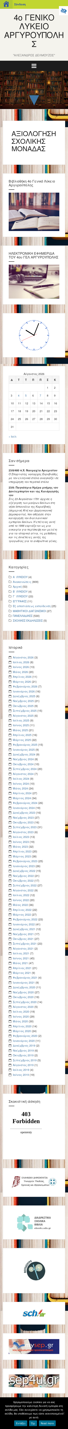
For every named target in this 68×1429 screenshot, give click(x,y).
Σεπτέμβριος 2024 (25, 769)
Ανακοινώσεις (22, 582)
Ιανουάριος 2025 (24, 749)
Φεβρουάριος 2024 (25, 803)
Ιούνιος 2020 (21, 1016)
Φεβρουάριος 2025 (25, 744)
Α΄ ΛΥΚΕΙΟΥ (20, 577)
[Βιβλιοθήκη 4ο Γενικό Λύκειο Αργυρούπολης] (34, 211)
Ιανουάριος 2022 (24, 924)
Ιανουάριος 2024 (24, 808)
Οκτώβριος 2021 (23, 939)
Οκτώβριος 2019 (23, 1055)
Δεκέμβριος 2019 (24, 1045)
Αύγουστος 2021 (23, 948)
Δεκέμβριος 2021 (24, 929)
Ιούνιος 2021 (21, 958)
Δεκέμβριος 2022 (24, 871)
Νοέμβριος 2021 (23, 934)
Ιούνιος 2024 (21, 783)
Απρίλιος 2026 (22, 677)
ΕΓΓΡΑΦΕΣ (20, 601)
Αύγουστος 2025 (23, 715)
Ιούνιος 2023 (21, 842)
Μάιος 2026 (20, 672)
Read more (47, 1423)
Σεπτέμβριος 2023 (25, 827)
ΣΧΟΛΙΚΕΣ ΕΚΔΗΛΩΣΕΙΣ (28, 620)
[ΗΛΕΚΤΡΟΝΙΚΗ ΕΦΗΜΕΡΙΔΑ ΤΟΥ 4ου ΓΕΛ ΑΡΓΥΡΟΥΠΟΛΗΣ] (34, 281)
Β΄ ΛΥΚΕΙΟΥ (20, 591)
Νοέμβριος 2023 (23, 817)
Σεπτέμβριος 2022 (25, 885)
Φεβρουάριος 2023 (25, 861)
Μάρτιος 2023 (22, 856)
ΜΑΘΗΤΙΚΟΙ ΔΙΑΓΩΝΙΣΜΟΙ (29, 611)
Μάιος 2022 (20, 905)
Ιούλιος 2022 (21, 895)
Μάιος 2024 (20, 788)
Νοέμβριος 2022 (23, 876)
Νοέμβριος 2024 (23, 759)
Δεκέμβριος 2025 (24, 696)
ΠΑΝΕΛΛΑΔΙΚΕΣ (22, 616)
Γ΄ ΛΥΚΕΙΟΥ (20, 596)
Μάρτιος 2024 (22, 798)
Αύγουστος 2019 (23, 1065)
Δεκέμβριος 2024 (24, 754)
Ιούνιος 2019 (21, 1075)
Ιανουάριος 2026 (24, 691)
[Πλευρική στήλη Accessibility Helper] (63, 10)
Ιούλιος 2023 (21, 837)
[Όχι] (63, 1413)
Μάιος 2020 (20, 1021)
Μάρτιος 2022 (22, 914)
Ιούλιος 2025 (21, 720)
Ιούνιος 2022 (21, 900)
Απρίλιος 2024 (22, 793)
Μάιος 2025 (20, 730)
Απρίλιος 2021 (22, 968)
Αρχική (17, 586)
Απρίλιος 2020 (22, 1026)
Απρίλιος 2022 (22, 910)
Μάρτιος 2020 (22, 1031)
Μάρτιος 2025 (22, 740)
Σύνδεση (20, 4)
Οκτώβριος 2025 (23, 706)
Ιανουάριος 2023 (24, 866)
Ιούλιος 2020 (21, 1011)
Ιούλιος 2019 (21, 1070)
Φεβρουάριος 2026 (25, 686)
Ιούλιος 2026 (21, 662)
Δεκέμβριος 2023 (24, 812)
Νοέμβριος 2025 (23, 701)
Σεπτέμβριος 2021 (25, 943)
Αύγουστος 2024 (23, 774)
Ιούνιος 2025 (21, 725)
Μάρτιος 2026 (22, 681)
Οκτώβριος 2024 (23, 764)
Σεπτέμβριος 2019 (25, 1060)
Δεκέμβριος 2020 (24, 987)
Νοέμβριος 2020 (23, 992)
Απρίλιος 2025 (22, 735)
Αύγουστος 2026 (23, 657)
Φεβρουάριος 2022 (25, 919)
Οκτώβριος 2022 (23, 880)
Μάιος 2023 (20, 846)
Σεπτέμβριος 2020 (25, 1002)
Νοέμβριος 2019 (23, 1050)
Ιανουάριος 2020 (24, 1041)
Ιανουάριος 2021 (24, 982)
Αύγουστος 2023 (23, 832)
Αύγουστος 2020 (23, 1007)
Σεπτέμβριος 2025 (25, 710)
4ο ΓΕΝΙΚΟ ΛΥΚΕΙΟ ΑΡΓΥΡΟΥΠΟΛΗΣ (34, 30)
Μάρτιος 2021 (22, 973)
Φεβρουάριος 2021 (25, 977)
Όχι (33, 1423)
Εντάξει (20, 1423)
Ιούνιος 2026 (21, 667)
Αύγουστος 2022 (23, 890)
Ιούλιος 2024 (21, 778)
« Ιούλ (13, 436)
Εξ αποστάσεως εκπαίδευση (32, 606)
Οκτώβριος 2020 (23, 997)
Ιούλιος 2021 (21, 953)
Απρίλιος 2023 (22, 851)
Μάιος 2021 (20, 963)
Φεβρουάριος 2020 (25, 1036)
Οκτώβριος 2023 (23, 822)
